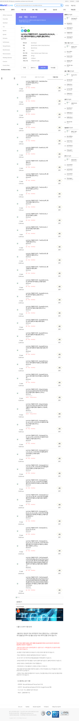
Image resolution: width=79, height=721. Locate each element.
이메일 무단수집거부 (56, 706)
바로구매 (43, 67)
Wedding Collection (7, 57)
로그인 (67, 5)
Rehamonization (6, 53)
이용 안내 (55, 77)
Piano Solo (5, 19)
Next (14, 78)
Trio (4, 26)
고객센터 (77, 1)
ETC (64, 9)
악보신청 (73, 9)
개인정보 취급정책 (37, 706)
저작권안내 (46, 706)
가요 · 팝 (23, 9)
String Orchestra (6, 46)
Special (55, 9)
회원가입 (73, 5)
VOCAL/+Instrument (7, 15)
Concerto (5, 61)
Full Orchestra (6, 42)
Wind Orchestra (6, 50)
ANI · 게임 (34, 9)
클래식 (13, 9)
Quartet (4, 30)
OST (45, 9)
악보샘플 (53, 68)
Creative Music (6, 65)
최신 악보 (2, 9)
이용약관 (27, 706)
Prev (1, 78)
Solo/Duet (5, 23)
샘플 (59, 87)
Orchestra (5, 38)
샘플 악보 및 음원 (39, 77)
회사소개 (20, 706)
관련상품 (23, 77)
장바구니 (67, 1)
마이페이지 (72, 1)
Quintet (4, 34)
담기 (59, 90)
